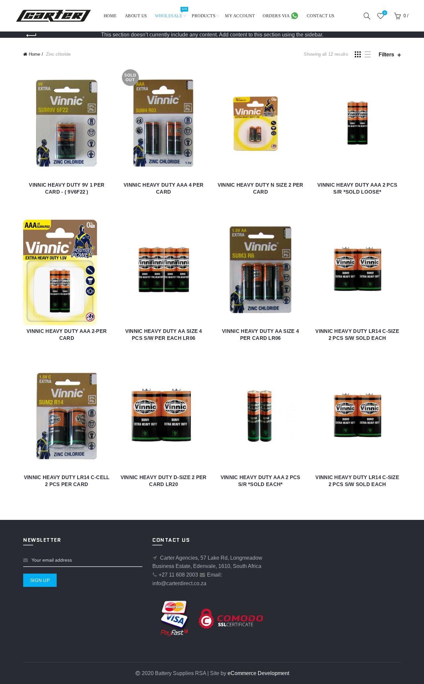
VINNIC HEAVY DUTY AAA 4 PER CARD (163, 188)
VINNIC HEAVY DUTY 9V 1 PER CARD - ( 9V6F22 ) (66, 188)
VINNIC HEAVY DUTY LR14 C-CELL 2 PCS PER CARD (67, 480)
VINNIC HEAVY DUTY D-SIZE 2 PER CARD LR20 (164, 480)
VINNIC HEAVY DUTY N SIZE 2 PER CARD (260, 188)
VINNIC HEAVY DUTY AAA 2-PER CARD (66, 334)
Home (110, 15)
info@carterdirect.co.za (179, 583)
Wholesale (171, 12)
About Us (136, 15)
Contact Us (321, 15)
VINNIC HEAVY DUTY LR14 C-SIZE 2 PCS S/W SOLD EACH (357, 334)
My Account (240, 15)
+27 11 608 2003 (178, 575)
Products (203, 15)
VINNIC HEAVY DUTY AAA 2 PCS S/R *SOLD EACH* (260, 480)
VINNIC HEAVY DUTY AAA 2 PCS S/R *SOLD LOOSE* (357, 188)
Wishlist (385, 13)
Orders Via (277, 15)
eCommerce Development (258, 673)
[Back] (31, 35)
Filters (386, 54)
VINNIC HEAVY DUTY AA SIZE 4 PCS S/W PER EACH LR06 (163, 334)
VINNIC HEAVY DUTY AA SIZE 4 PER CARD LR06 (260, 334)
